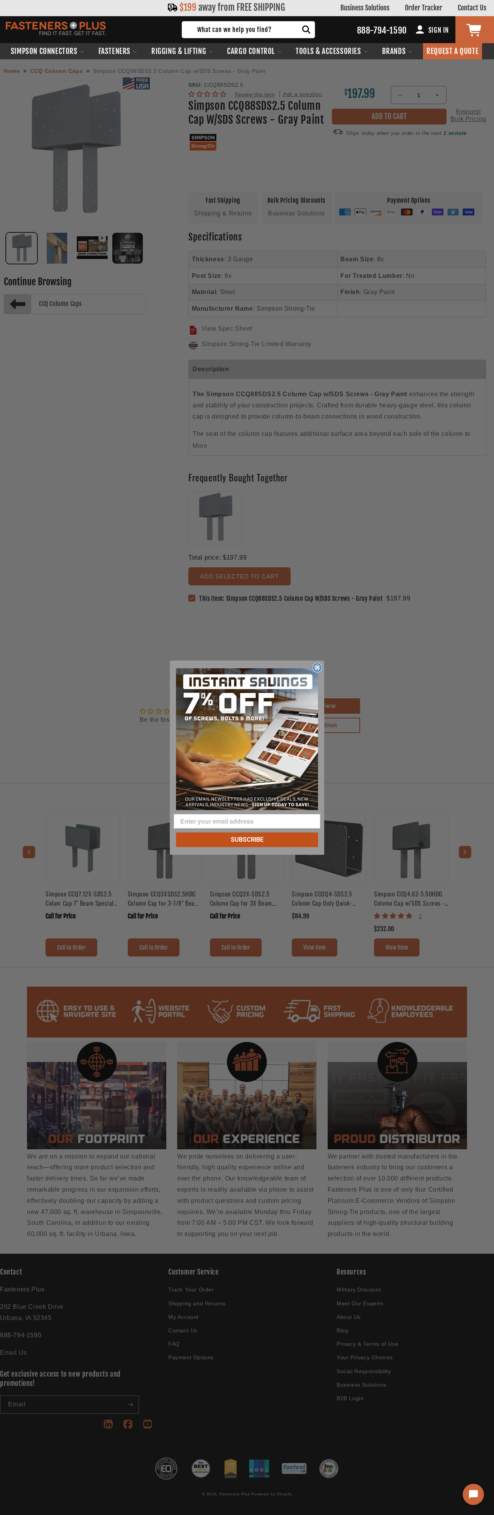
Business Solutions (364, 7)
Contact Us (472, 7)
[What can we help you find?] (306, 29)
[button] (47, 51)
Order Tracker (423, 7)
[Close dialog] (317, 667)
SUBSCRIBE (247, 839)
